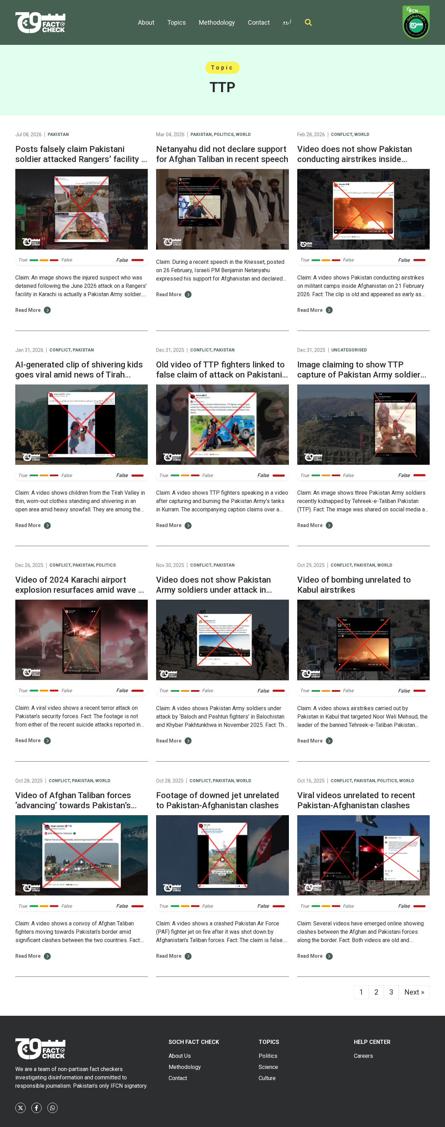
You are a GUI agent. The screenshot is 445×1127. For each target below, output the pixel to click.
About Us (180, 1056)
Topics (176, 22)
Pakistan (58, 134)
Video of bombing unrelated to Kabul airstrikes (354, 585)
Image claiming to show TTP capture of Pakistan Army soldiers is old (361, 375)
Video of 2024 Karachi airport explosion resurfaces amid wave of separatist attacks (80, 590)
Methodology (217, 22)
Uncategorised (349, 350)
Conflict (341, 134)
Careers (363, 1056)
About (146, 22)
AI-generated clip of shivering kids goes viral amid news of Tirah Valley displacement (79, 375)
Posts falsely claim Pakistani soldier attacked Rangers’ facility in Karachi (81, 159)
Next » (414, 992)
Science (268, 1067)
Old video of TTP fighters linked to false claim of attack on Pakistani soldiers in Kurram (220, 375)
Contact (259, 22)
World (243, 134)
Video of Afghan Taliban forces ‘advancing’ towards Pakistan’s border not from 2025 (73, 805)
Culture (267, 1078)
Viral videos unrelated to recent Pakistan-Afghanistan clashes (356, 800)
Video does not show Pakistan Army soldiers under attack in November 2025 (213, 590)
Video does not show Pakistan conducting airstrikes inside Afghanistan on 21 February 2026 (359, 159)
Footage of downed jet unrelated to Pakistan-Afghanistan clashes (217, 800)
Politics (224, 134)
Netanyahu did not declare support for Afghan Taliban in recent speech (222, 154)
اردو (287, 20)
